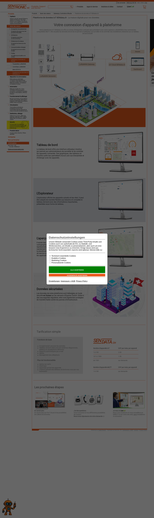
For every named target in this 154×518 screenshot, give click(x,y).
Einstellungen (54, 281)
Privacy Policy (81, 281)
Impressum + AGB (68, 281)
